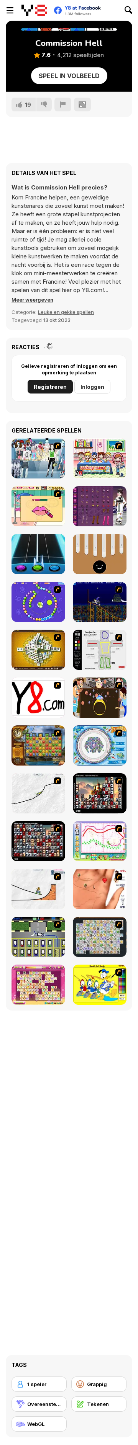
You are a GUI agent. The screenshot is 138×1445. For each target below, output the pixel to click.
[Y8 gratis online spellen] (34, 10)
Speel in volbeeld (69, 76)
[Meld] (62, 104)
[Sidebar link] (10, 10)
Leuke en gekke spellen (66, 312)
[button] (32, 300)
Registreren (50, 387)
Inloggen (92, 387)
